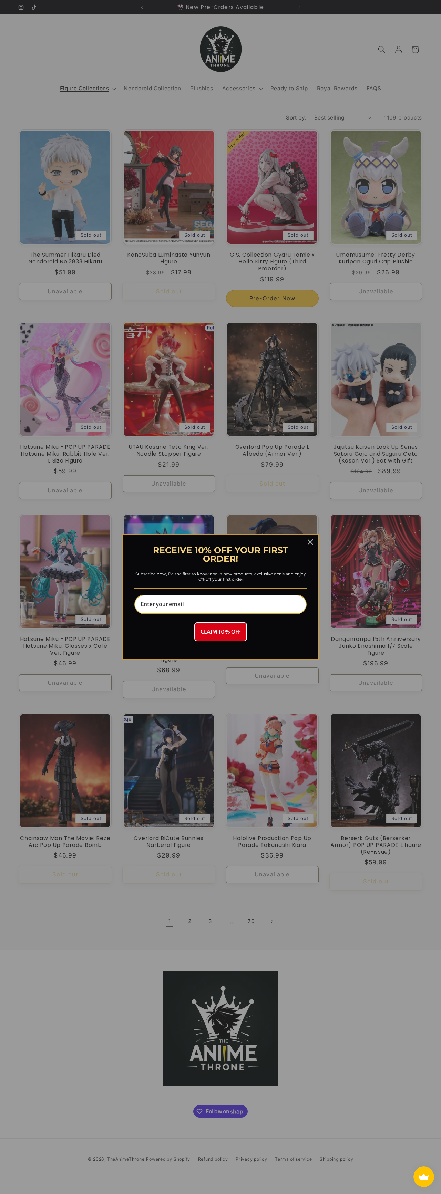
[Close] (310, 542)
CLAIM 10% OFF (221, 631)
